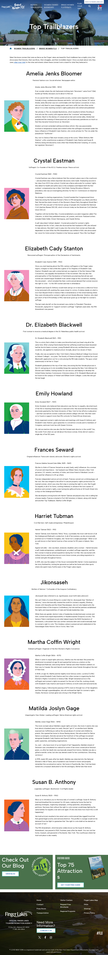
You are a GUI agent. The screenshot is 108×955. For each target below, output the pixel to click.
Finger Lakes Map (91, 900)
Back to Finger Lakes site (94, 2)
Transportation (43, 913)
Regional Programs (67, 911)
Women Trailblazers (24, 49)
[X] (39, 938)
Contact (40, 904)
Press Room (41, 909)
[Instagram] (51, 938)
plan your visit (19, 62)
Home (39, 900)
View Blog (10, 874)
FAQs (86, 904)
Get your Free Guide (70, 885)
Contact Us (46, 931)
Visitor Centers (66, 900)
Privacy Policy (89, 913)
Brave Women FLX (48, 49)
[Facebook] (45, 938)
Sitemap (87, 909)
